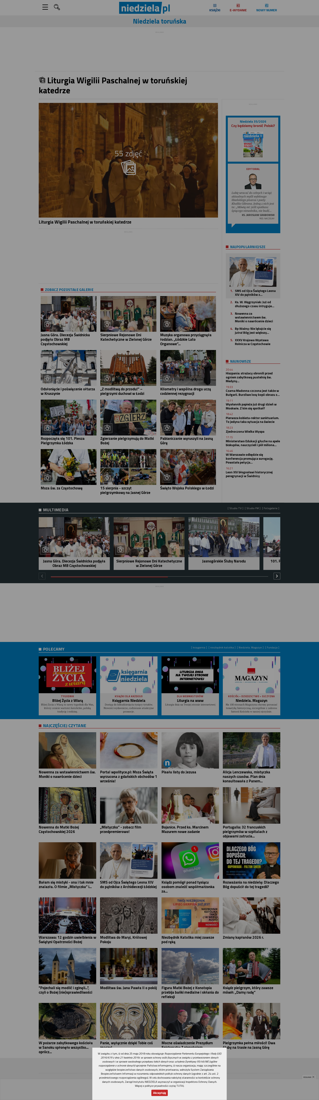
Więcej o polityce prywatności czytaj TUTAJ (159, 1086)
